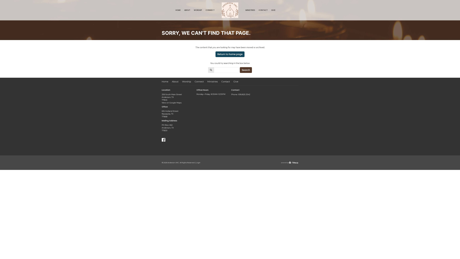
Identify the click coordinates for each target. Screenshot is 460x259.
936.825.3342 (244, 94)
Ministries (250, 10)
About (187, 10)
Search (246, 70)
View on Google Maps (171, 103)
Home (178, 10)
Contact (263, 10)
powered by (288, 165)
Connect (210, 10)
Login (198, 163)
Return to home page (230, 54)
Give (273, 10)
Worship (198, 10)
